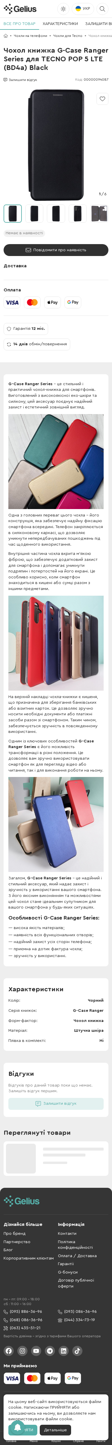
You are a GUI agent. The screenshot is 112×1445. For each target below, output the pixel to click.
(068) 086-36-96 (26, 1320)
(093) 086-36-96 (80, 1312)
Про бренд (15, 1234)
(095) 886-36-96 (26, 1312)
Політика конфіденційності (75, 1245)
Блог (8, 1250)
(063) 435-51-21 (25, 1328)
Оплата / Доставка (77, 1256)
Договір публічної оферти (76, 1283)
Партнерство (17, 1242)
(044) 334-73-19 (79, 1320)
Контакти (67, 1234)
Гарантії (66, 1264)
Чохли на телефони (30, 36)
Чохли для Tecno (67, 36)
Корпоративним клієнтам (29, 1258)
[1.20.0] (20, 9)
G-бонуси (68, 1272)
